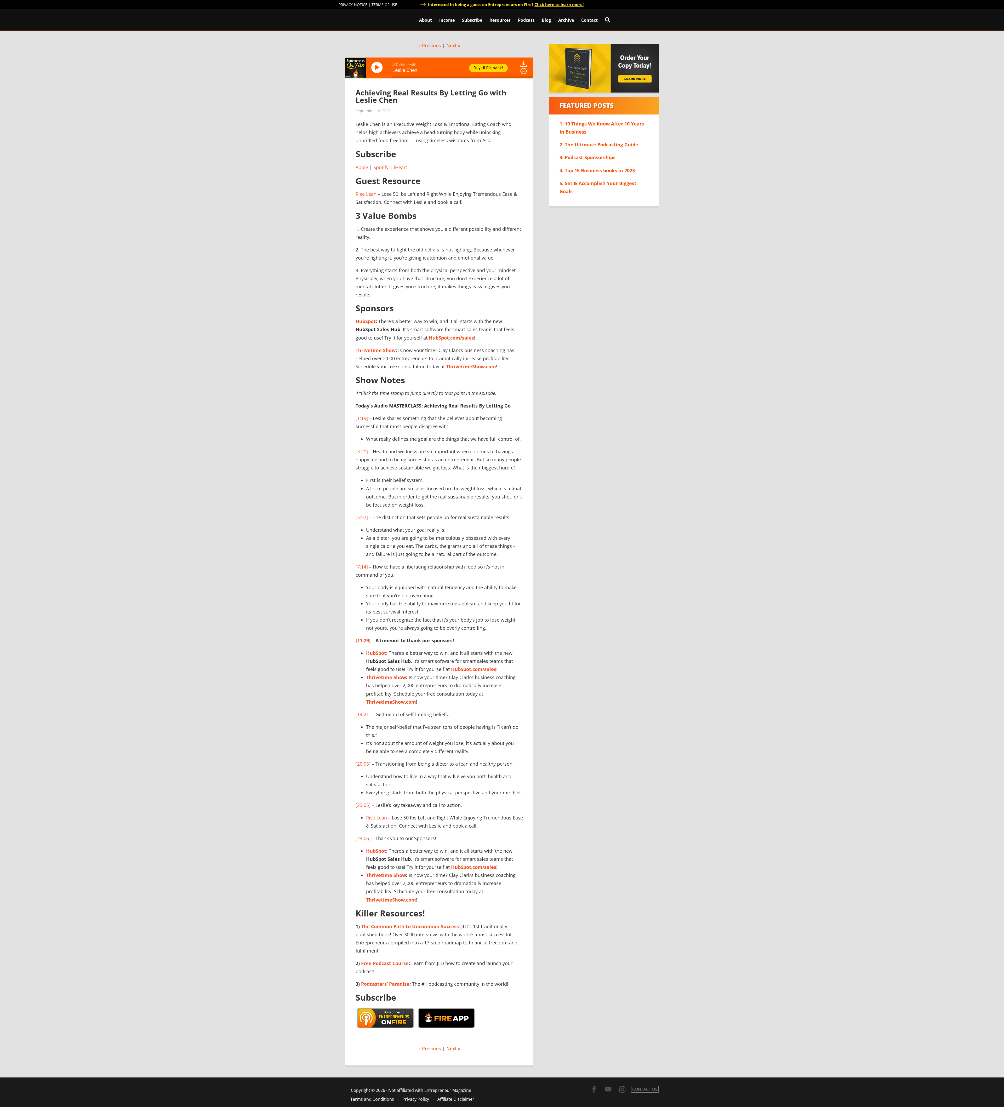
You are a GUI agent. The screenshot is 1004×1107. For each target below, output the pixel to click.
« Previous (429, 45)
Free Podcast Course (385, 963)
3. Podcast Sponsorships (587, 157)
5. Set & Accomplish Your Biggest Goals (598, 187)
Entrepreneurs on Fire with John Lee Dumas (362, 19)
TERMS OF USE (384, 4)
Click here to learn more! (559, 4)
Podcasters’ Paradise (385, 984)
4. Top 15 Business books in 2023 (597, 170)
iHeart (400, 167)
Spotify (381, 167)
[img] (523, 71)
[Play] (377, 67)
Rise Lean (366, 194)
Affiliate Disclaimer (455, 1099)
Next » (453, 45)
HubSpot (366, 321)
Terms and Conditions (372, 1099)
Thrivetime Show (376, 350)
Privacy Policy (415, 1099)
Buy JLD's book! (488, 68)
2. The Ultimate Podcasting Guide (599, 144)
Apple (362, 167)
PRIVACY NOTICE (353, 4)
